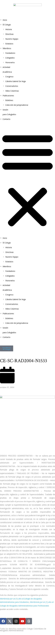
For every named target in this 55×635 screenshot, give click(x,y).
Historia (8, 29)
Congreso (9, 76)
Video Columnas (12, 91)
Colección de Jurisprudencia (16, 105)
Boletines (9, 100)
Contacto (6, 119)
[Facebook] (3, 621)
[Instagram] (16, 621)
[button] (27, 180)
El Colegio (7, 24)
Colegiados (10, 58)
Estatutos (9, 43)
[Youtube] (22, 621)
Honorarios (10, 62)
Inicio (5, 20)
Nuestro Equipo (11, 39)
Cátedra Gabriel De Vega (15, 81)
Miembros (7, 48)
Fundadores (10, 53)
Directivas (9, 34)
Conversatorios (11, 86)
